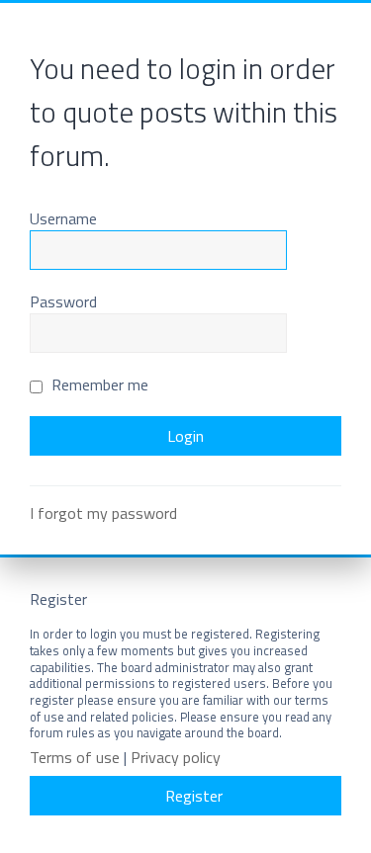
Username (63, 218)
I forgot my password (103, 513)
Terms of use (75, 757)
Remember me (97, 384)
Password (63, 301)
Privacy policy (176, 757)
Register (194, 796)
